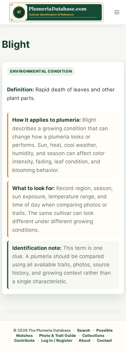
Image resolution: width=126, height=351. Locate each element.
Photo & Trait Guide (57, 335)
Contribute (24, 340)
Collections (93, 335)
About (85, 340)
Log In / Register (56, 340)
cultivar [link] (63, 213)
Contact (104, 340)
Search (83, 330)
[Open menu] (117, 12)
